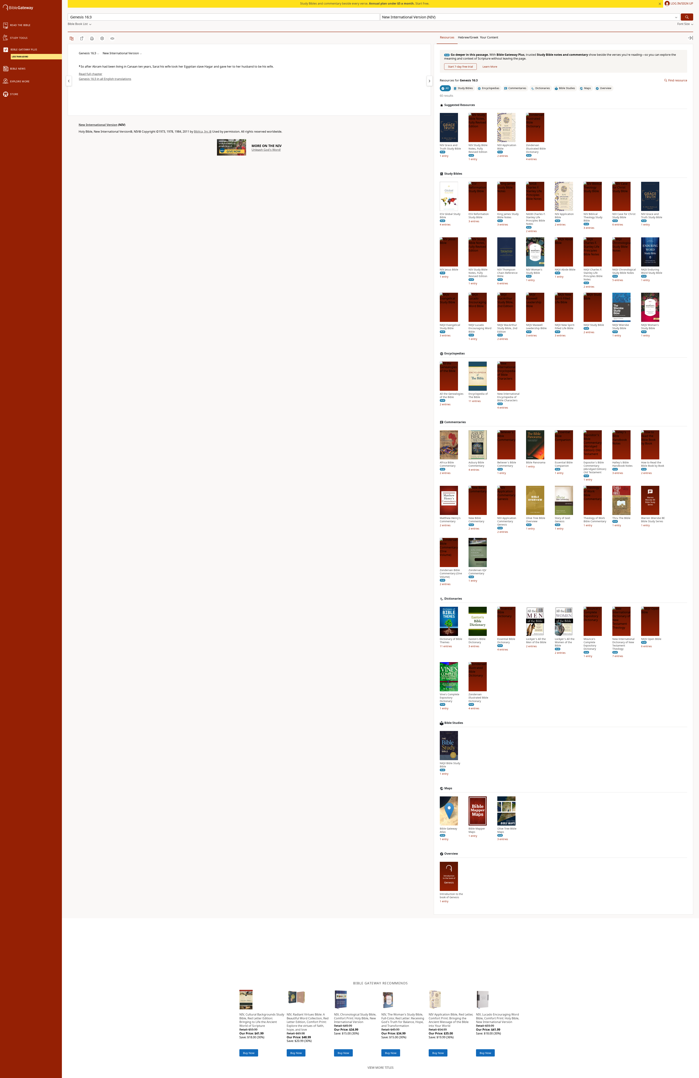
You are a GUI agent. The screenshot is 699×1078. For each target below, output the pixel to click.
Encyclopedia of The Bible (478, 395)
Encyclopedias (454, 353)
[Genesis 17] (430, 81)
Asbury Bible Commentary (476, 464)
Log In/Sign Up (682, 3)
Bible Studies (453, 723)
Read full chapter (90, 74)
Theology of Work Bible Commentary (595, 519)
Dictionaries (453, 599)
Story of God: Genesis (562, 519)
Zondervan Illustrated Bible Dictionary (536, 148)
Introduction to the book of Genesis (451, 895)
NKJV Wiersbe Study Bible (620, 326)
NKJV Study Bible (594, 325)
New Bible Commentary (476, 519)
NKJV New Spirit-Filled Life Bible (565, 326)
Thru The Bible (621, 518)
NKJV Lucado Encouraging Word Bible (480, 328)
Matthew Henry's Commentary (450, 519)
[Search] (687, 17)
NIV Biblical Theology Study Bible (593, 217)
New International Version (98, 125)
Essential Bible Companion (564, 464)
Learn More (490, 66)
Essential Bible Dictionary (506, 640)
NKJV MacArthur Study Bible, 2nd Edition (507, 328)
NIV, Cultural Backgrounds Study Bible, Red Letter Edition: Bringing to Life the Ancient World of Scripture (261, 1020)
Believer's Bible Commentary (506, 464)
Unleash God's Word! (266, 150)
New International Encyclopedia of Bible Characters (508, 397)
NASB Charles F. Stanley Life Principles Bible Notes (535, 219)
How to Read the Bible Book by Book (652, 464)
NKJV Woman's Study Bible (650, 326)
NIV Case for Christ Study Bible (623, 215)
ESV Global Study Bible (450, 215)
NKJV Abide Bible (565, 269)
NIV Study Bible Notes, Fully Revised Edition (478, 148)
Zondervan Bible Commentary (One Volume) (451, 573)
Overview (451, 854)
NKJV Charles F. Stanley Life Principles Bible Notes (593, 274)
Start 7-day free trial (460, 66)
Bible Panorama (535, 462)
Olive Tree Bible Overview (535, 519)
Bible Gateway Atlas (448, 830)
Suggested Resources (459, 105)
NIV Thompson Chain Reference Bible (507, 273)
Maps (448, 788)
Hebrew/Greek (468, 37)
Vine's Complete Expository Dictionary (449, 698)
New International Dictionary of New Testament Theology (623, 644)
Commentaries (455, 422)
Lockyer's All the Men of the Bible (536, 640)
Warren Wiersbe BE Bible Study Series (653, 519)
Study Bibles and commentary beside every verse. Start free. (364, 3)
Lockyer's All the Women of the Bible (564, 642)
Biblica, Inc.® (203, 132)
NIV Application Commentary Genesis (506, 521)
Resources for (459, 80)
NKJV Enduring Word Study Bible (651, 271)
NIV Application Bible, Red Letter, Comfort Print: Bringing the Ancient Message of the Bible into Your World (451, 1020)
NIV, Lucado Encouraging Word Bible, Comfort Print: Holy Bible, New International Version (497, 1018)
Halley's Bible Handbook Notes (622, 464)
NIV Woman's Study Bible (534, 271)
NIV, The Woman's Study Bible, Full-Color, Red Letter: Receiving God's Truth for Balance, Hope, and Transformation (402, 1020)
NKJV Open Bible (651, 639)
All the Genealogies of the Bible (451, 395)
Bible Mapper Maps (477, 830)
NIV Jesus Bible (449, 269)
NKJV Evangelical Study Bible (450, 326)
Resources (447, 37)
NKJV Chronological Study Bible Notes (624, 271)
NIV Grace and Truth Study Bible (450, 147)
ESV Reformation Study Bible (479, 215)
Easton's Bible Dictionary (477, 640)
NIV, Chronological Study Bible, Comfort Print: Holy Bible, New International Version (355, 1018)
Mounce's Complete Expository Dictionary (590, 644)
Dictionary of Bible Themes (451, 640)
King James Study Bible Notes (508, 215)
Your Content (489, 37)
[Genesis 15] (69, 81)
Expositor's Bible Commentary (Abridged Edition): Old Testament (595, 467)
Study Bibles (453, 174)
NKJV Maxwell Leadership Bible (536, 326)
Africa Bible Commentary (447, 464)
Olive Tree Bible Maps (506, 830)
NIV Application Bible (506, 147)
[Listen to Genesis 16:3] (112, 38)
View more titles (381, 1068)
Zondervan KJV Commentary (477, 572)
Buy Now (248, 1053)
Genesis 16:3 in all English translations (105, 79)
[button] (678, 4)
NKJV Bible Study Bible (450, 765)
